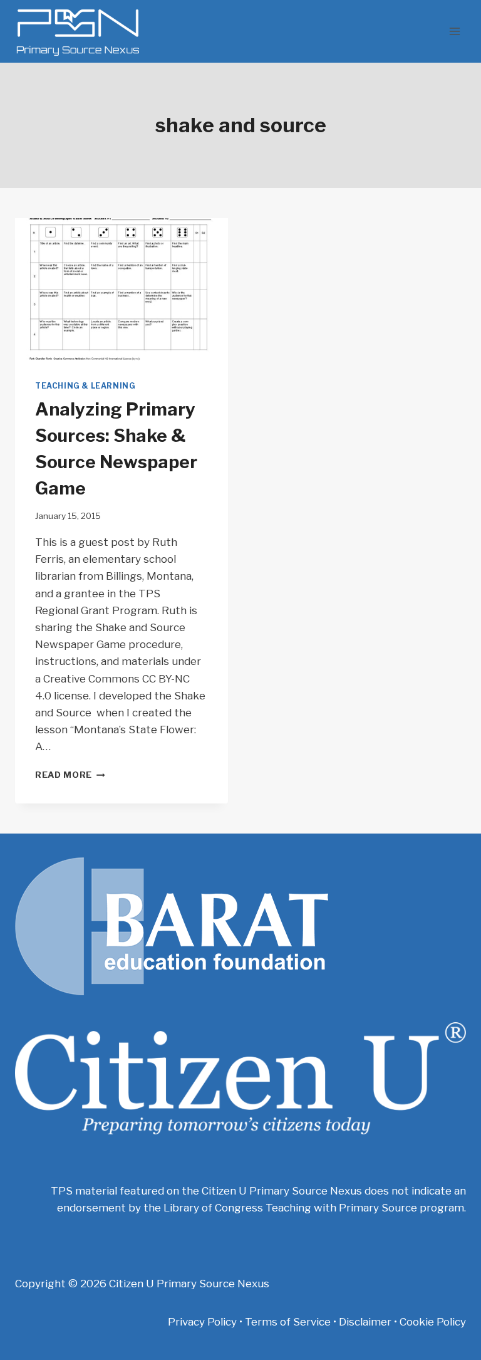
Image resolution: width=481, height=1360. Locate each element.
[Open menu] (454, 31)
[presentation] (121, 289)
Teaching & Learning (85, 386)
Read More (70, 775)
